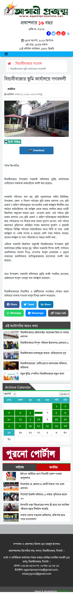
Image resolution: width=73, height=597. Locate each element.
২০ (38, 426)
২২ (56, 426)
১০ (9, 419)
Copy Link (60, 313)
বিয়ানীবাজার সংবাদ (28, 63)
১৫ (56, 419)
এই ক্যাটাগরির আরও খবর (21, 326)
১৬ (65, 419)
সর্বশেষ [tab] (20, 467)
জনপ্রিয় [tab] (53, 467)
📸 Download (36, 150)
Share (14, 304)
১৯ (30, 426)
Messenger (38, 313)
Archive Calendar (18, 387)
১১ (20, 419)
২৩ (65, 426)
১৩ (38, 419)
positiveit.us (64, 591)
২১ (47, 426)
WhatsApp (15, 313)
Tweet (31, 304)
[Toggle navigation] (6, 54)
